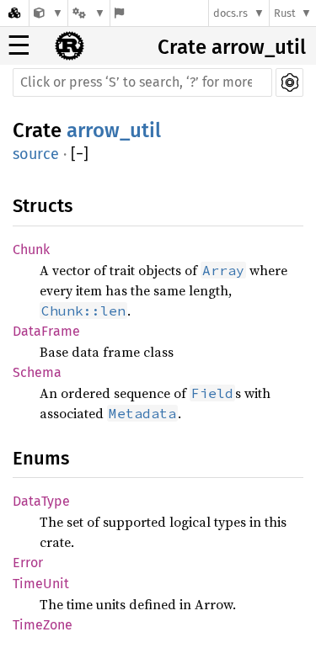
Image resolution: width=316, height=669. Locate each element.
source (36, 154)
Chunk (31, 250)
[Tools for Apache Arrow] (48, 13)
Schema (37, 372)
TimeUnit (41, 584)
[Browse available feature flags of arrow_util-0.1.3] (119, 13)
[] (79, 154)
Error (28, 563)
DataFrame (46, 331)
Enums (41, 458)
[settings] (289, 82)
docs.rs (230, 13)
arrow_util (114, 130)
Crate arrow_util (232, 47)
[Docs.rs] (14, 13)
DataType (41, 501)
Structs (42, 205)
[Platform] (88, 13)
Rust (285, 13)
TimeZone (42, 625)
